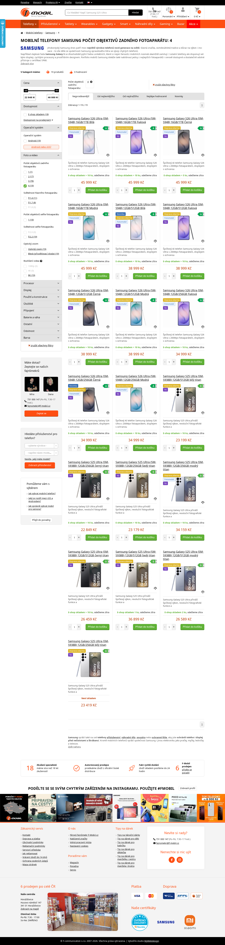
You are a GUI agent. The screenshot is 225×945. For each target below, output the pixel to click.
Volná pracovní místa (80, 842)
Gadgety (108, 24)
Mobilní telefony (34, 32)
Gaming (165, 24)
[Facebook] (172, 860)
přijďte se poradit (187, 771)
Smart (124, 24)
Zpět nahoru (74, 746)
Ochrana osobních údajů (35, 860)
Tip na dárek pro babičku (125, 844)
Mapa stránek (29, 864)
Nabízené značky (78, 838)
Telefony (29, 24)
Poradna (25, 2)
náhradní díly (128, 737)
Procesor (29, 283)
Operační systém (33, 127)
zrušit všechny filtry (42, 345)
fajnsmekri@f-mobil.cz (38, 405)
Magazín (37, 2)
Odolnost (29, 331)
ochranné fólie (159, 737)
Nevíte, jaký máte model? (37, 459)
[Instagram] (180, 860)
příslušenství (113, 737)
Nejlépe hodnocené (157, 96)
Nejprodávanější (80, 96)
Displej (27, 290)
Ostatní (28, 324)
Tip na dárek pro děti (128, 838)
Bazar (180, 24)
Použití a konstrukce (35, 297)
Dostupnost (30, 106)
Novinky (179, 96)
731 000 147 (41, 401)
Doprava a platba (31, 838)
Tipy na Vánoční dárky (128, 835)
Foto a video (31, 155)
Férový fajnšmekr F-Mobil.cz (84, 835)
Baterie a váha (32, 317)
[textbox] (41, 445)
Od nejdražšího (131, 96)
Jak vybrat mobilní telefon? (42, 493)
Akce (192, 24)
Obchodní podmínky (32, 842)
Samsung (50, 32)
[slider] (26, 90)
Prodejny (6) (52, 2)
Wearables (88, 24)
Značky (68, 2)
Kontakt (79, 2)
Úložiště (28, 303)
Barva (27, 337)
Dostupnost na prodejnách (37, 120)
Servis (73, 869)
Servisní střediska (31, 849)
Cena (26, 83)
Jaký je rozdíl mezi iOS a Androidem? (40, 500)
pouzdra (141, 737)
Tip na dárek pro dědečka (125, 851)
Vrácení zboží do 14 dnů (34, 857)
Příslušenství (49, 24)
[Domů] (21, 32)
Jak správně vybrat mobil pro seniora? (41, 508)
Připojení (29, 310)
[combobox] (41, 445)
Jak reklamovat (29, 853)
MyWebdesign (151, 940)
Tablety (70, 24)
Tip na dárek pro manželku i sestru (126, 858)
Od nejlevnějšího (106, 96)
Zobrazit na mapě (30, 908)
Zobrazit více (27, 63)
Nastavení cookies (79, 846)
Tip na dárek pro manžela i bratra (125, 864)
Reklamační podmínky (33, 846)
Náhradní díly (144, 24)
